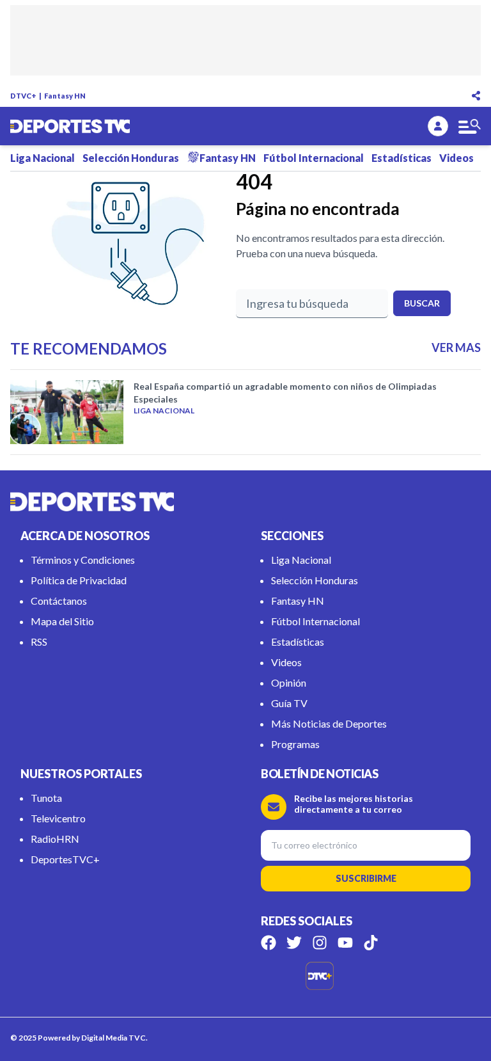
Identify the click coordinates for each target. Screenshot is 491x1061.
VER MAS (456, 347)
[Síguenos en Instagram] (319, 942)
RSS (39, 641)
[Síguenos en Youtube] (345, 942)
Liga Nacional (42, 158)
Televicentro (58, 818)
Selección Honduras (130, 158)
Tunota (46, 798)
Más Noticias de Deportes (329, 723)
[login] (438, 126)
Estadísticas (401, 158)
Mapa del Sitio (62, 621)
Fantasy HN (65, 96)
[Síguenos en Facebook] (268, 942)
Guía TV (289, 703)
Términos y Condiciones (83, 560)
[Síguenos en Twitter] (294, 942)
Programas (295, 744)
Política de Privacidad (79, 580)
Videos (456, 158)
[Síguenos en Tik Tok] (370, 942)
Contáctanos (59, 600)
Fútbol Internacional (313, 158)
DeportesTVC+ (65, 859)
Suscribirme (366, 878)
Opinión (288, 682)
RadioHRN (55, 839)
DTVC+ (23, 96)
